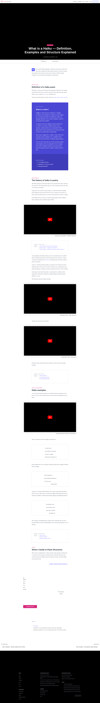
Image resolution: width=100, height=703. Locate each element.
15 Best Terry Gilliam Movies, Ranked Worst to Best (72, 685)
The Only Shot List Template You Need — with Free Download (49, 679)
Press (20, 682)
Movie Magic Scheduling (44, 690)
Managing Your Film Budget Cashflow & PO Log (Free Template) (50, 681)
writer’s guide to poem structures (61, 97)
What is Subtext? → (43, 375)
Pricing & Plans (21, 691)
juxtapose (47, 259)
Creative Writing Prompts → (45, 378)
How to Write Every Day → (45, 377)
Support (20, 676)
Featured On (20, 693)
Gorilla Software (42, 692)
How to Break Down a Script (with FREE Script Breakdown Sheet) (49, 677)
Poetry (35, 621)
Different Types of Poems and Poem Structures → (49, 246)
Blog (19, 675)
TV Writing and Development (66, 676)
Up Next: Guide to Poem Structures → (58, 564)
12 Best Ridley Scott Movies (68, 684)
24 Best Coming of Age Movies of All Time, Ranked (72, 689)
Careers (20, 695)
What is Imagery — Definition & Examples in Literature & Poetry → (52, 249)
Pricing (87, 1)
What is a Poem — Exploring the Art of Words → (49, 247)
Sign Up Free (95, 1)
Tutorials (20, 678)
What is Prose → (43, 535)
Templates (20, 680)
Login (91, 1)
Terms (20, 684)
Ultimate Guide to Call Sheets (44, 675)
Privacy (20, 686)
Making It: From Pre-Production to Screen (68, 678)
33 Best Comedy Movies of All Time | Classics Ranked (72, 691)
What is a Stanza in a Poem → (45, 538)
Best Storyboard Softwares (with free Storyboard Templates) (49, 685)
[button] (50, 219)
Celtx (41, 696)
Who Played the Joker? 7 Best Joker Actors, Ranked (72, 687)
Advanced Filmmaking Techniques (67, 675)
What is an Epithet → (44, 536)
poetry (44, 94)
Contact (20, 698)
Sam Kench (46, 56)
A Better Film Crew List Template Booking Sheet (47, 683)
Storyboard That (42, 694)
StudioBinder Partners (22, 697)
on (53, 56)
